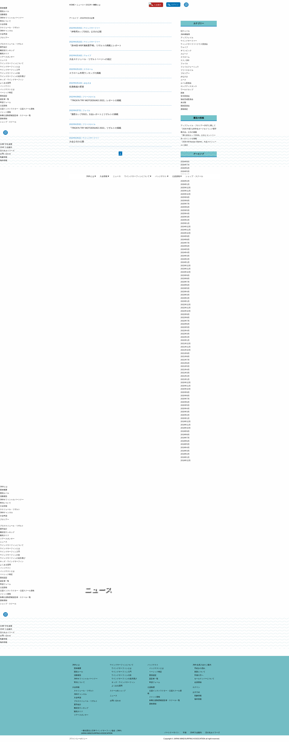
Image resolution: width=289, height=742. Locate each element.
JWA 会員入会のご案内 (202, 665)
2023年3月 (185, 295)
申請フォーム (5, 102)
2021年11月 (186, 347)
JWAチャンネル (6, 31)
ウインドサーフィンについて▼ (138, 176)
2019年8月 (185, 435)
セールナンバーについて (204, 679)
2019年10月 (186, 428)
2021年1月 (185, 379)
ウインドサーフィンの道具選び (12, 76)
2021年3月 (185, 373)
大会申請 (3, 34)
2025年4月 (185, 213)
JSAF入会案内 (196, 732)
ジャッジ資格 (5, 112)
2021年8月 (185, 356)
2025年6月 (185, 207)
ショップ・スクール (8, 122)
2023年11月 (186, 269)
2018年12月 (186, 460)
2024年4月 (185, 252)
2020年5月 (185, 405)
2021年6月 (185, 363)
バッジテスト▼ (162, 176)
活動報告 (3, 14)
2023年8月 (185, 278)
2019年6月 (185, 441)
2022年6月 (185, 324)
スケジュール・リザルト (10, 27)
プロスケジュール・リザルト (11, 44)
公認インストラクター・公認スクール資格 (17, 109)
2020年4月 (185, 408)
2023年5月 (185, 288)
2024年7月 (185, 243)
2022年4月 (185, 331)
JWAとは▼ (91, 176)
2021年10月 (186, 350)
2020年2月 (185, 415)
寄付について (5, 21)
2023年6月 (185, 285)
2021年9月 (185, 353)
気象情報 (3, 157)
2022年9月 (185, 314)
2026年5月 (185, 171)
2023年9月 (185, 275)
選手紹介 (3, 47)
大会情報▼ (104, 176)
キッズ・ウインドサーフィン (11, 80)
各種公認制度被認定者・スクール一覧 (15, 115)
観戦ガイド (4, 54)
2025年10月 (186, 194)
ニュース (3, 60)
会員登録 (198, 682)
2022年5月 (185, 327)
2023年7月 (185, 282)
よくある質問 (5, 83)
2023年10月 (186, 272)
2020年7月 (185, 399)
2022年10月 (186, 311)
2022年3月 (185, 334)
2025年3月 (185, 217)
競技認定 (3, 96)
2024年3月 (185, 256)
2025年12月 (186, 188)
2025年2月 (185, 220)
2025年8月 (185, 201)
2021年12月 (186, 343)
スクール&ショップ (118, 691)
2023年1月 (185, 301)
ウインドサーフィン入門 (10, 70)
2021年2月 (185, 376)
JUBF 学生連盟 (6, 144)
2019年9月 (185, 431)
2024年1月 (185, 262)
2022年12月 (186, 305)
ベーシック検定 (6, 92)
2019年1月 (185, 457)
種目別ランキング (7, 50)
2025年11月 (186, 191)
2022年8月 (185, 317)
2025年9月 (185, 197)
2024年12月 (186, 227)
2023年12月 (186, 266)
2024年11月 (186, 230)
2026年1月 (185, 184)
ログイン (196, 687)
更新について (199, 672)
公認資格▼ (177, 176)
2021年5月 (185, 366)
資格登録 (3, 119)
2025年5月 (185, 210)
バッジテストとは (7, 89)
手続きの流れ (199, 668)
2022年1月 (185, 340)
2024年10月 (186, 233)
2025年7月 (185, 204)
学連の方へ (198, 675)
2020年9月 (185, 392)
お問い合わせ (5, 154)
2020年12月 (186, 382)
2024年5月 (185, 249)
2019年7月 (185, 438)
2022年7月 (185, 321)
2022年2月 (185, 337)
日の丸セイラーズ (7, 151)
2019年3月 (185, 451)
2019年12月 (186, 421)
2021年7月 (185, 360)
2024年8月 (185, 240)
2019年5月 (185, 444)
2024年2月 (185, 259)
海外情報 (3, 160)
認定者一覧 (4, 99)
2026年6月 (185, 168)
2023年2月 (185, 298)
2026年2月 (185, 181)
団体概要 (3, 8)
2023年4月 (185, 292)
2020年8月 (185, 396)
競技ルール (4, 11)
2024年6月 (185, 246)
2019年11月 (186, 425)
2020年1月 (185, 418)
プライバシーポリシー (78, 739)
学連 (184, 732)
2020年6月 (185, 402)
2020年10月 (186, 389)
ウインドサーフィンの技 (10, 73)
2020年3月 (185, 412)
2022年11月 (186, 308)
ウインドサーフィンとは (10, 67)
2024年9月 (185, 236)
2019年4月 (185, 447)
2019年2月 (185, 454)
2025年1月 (185, 223)
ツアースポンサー (7, 57)
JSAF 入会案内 (6, 147)
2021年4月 (185, 370)
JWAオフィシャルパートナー (12, 18)
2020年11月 (186, 386)
